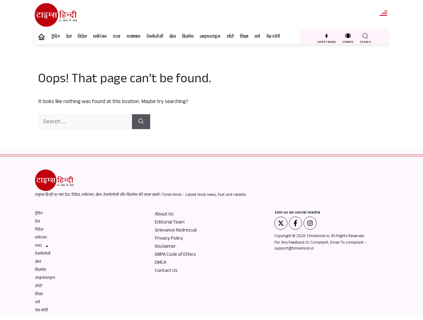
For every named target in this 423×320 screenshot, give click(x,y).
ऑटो (230, 37)
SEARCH (365, 42)
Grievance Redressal (176, 231)
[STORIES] (347, 35)
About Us (164, 215)
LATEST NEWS (326, 42)
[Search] (141, 121)
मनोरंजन (100, 37)
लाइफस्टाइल (210, 37)
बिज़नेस (188, 37)
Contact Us (166, 271)
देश (69, 37)
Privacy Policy (169, 239)
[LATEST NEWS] (326, 35)
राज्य (116, 37)
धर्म (257, 37)
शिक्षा (244, 37)
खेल (172, 37)
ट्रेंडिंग (55, 37)
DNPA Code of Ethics (175, 255)
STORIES (348, 42)
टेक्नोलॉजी (154, 37)
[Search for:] (85, 122)
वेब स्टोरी (273, 37)
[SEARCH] (365, 35)
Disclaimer (165, 247)
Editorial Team (170, 223)
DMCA (160, 263)
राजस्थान (133, 37)
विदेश (82, 37)
